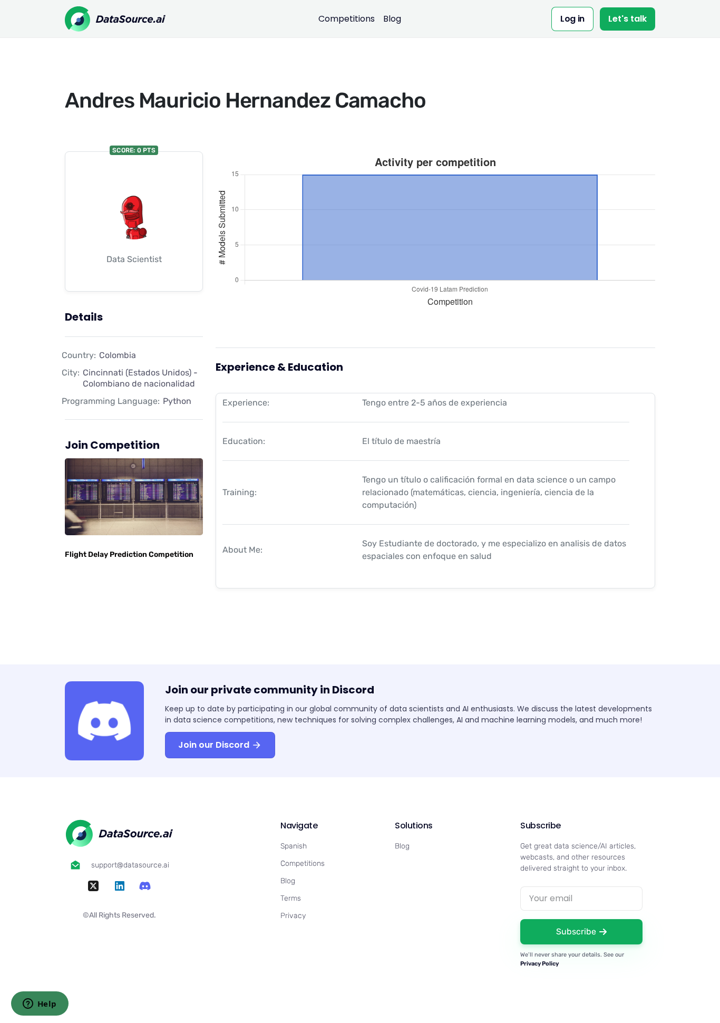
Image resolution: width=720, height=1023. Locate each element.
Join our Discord (214, 745)
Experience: (245, 403)
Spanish (293, 846)
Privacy (293, 915)
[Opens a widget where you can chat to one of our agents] (40, 1004)
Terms (290, 898)
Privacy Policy (539, 963)
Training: (239, 492)
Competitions (346, 19)
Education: (243, 441)
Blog (392, 19)
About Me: (242, 550)
